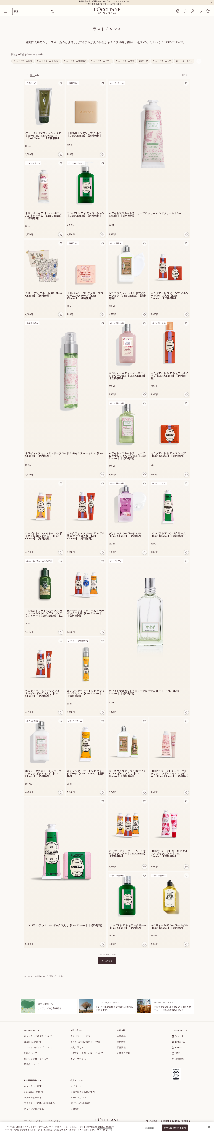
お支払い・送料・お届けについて (86, 1053)
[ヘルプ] (185, 11)
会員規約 (74, 1109)
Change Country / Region (175, 1121)
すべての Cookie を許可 (175, 1128)
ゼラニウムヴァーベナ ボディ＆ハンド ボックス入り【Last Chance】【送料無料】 (127, 773)
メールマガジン (78, 1097)
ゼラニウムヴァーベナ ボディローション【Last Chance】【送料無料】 (127, 296)
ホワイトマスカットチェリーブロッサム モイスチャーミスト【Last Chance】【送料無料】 (64, 454)
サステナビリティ (33, 1097)
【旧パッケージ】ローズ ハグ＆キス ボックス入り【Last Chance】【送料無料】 (169, 853)
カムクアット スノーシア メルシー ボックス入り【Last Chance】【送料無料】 (169, 296)
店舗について (30, 1053)
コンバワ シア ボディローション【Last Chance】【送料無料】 (86, 214)
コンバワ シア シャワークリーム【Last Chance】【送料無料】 (127, 926)
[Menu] (5, 11)
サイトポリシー (55, 1121)
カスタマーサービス (80, 1036)
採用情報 (121, 1042)
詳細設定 (150, 1128)
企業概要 (121, 1036)
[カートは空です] (208, 11)
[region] (107, 1127)
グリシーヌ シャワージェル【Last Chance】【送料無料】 (126, 534)
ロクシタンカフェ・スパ (36, 1059)
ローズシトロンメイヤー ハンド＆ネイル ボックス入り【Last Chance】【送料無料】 (43, 536)
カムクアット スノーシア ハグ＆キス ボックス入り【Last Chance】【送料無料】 (86, 536)
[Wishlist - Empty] (200, 11)
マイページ (75, 1086)
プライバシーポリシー (34, 1121)
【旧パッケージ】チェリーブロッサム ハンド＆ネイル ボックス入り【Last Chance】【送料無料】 (169, 773)
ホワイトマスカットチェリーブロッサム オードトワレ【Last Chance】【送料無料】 (144, 692)
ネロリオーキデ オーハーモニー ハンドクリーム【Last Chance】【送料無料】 (44, 216)
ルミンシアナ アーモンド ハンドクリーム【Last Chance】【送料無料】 (86, 773)
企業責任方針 (123, 1053)
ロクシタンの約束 (33, 1086)
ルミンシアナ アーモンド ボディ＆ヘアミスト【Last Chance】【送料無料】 (86, 693)
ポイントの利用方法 (80, 1103)
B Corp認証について (34, 1092)
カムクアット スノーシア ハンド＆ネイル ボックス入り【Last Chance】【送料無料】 (44, 693)
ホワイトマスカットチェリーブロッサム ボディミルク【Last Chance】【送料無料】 (43, 773)
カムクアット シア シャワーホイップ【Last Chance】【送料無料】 (169, 376)
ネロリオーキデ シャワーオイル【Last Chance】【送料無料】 (169, 926)
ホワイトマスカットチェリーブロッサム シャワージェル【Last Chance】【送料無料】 (127, 456)
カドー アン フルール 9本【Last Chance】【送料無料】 (43, 294)
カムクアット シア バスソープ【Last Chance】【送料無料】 (168, 454)
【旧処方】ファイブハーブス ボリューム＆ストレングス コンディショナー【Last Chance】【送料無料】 (44, 613)
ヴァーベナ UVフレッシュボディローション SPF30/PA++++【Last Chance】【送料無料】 (43, 136)
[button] (193, 11)
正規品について (31, 1064)
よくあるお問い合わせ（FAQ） (85, 1042)
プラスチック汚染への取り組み (39, 1103)
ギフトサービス (78, 1059)
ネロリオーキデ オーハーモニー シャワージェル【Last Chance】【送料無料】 (127, 376)
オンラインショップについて (38, 1047)
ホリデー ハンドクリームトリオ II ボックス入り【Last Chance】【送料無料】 (128, 853)
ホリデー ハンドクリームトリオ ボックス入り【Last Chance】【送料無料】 (85, 613)
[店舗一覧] (178, 11)
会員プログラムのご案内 (82, 1092)
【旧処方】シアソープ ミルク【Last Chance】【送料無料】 (84, 134)
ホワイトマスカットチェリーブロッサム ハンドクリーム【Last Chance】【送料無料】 (145, 214)
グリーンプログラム (34, 1109)
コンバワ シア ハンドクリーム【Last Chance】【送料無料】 (168, 534)
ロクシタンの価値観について (38, 1036)
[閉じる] (209, 1127)
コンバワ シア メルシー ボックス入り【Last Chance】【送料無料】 (64, 925)
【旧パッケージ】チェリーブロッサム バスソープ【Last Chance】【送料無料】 (85, 296)
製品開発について (33, 1042)
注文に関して (77, 1047)
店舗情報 (121, 1047)
